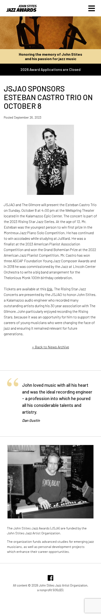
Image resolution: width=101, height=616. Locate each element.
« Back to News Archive (50, 347)
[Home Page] (18, 10)
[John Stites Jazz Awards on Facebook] (50, 579)
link (49, 289)
